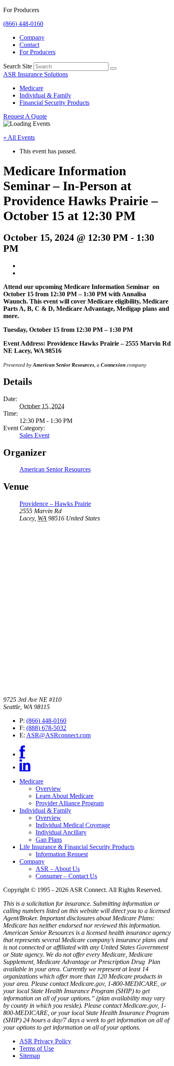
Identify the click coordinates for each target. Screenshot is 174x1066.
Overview (48, 788)
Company (32, 37)
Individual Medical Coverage (73, 825)
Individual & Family (45, 95)
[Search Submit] (113, 68)
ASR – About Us (58, 868)
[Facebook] (22, 754)
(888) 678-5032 (46, 727)
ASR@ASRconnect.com (58, 735)
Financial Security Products (54, 102)
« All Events (19, 137)
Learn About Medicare (64, 795)
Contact (29, 44)
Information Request (62, 854)
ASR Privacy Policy (45, 1041)
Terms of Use (36, 1048)
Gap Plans (49, 839)
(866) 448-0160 (23, 23)
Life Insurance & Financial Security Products (76, 846)
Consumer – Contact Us (66, 876)
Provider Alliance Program (70, 803)
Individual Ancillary (61, 832)
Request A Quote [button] (25, 116)
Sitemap (29, 1055)
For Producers (37, 52)
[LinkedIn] (24, 767)
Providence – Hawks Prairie (55, 503)
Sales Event (34, 435)
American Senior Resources (55, 469)
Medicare (31, 88)
